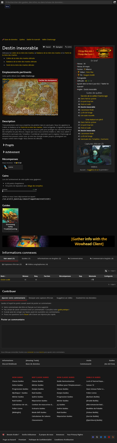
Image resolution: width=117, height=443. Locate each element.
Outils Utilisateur (29, 434)
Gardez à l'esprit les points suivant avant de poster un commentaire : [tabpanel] (35, 327)
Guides (112, 360)
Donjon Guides (38, 389)
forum (26, 314)
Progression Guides (20, 389)
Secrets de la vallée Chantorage (94, 96)
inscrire (41, 352)
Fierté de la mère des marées (31, 127)
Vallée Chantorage (49, 39)
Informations (7, 360)
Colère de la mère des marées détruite (20, 58)
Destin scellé (5, 280)
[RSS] (113, 437)
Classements (37, 420)
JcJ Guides (61, 404)
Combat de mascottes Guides (43, 404)
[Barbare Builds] (92, 397)
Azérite (10, 167)
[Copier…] (106, 271)
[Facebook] (105, 437)
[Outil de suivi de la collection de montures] (58, 241)
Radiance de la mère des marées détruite (21, 62)
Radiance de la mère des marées (48, 53)
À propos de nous (46, 434)
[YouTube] (109, 437)
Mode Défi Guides (39, 412)
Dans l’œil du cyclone (88, 99)
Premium (22, 440)
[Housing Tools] (32, 360)
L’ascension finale (87, 110)
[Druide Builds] (92, 401)
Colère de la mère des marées (23, 53)
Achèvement (12, 152)
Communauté (85, 364)
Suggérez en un (93, 170)
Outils (88, 360)
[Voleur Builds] (92, 412)
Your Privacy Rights (75, 434)
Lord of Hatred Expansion (95, 381)
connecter (30, 352)
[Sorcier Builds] (92, 416)
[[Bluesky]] (101, 437)
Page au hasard (9, 440)
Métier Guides (18, 397)
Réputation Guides (39, 401)
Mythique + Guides (20, 393)
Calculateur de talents (20, 404)
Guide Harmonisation (65, 381)
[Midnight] (16, 412)
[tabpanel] (58, 277)
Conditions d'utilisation (64, 440)
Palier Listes (17, 408)
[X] (97, 437)
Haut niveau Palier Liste (95, 389)
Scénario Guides (38, 408)
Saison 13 (90, 385)
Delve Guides (17, 385)
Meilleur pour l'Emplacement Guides (70, 385)
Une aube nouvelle (87, 115)
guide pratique (63, 309)
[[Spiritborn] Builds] (94, 420)
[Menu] (2, 2)
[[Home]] (3, 435)
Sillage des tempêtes (35, 186)
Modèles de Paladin (94, 408)
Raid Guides (17, 401)
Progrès (9, 145)
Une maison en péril (94, 119)
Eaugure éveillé (89, 75)
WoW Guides (17, 377)
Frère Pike (89, 72)
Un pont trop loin (87, 101)
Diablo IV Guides (93, 377)
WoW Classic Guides (65, 377)
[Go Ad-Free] (110, 364)
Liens (69, 47)
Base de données (11, 39)
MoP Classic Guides (40, 377)
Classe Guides (18, 381)
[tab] (9, 258)
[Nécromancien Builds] (95, 404)
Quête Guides (37, 397)
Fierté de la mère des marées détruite (20, 65)
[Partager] (114, 2)
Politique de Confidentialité (40, 440)
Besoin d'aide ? (13, 434)
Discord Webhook (9, 364)
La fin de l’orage (86, 112)
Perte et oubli (86, 104)
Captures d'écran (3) (94, 143)
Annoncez (60, 434)
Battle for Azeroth (33, 39)
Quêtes (22, 39)
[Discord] (93, 437)
